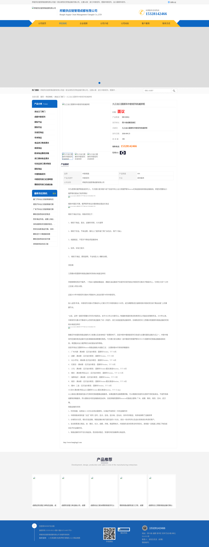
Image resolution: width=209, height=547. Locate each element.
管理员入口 (68, 538)
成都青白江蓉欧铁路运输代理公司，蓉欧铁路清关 (138, 505)
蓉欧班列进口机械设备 (43, 184)
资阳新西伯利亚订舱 (40, 244)
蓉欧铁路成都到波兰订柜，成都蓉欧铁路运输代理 (109, 505)
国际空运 (38, 127)
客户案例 (145, 23)
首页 (42, 97)
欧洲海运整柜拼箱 (41, 153)
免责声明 (60, 538)
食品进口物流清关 (41, 143)
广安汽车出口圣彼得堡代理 (43, 209)
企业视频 (83, 23)
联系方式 (166, 23)
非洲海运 (38, 138)
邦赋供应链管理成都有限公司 (49, 534)
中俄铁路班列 (39, 174)
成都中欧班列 (39, 117)
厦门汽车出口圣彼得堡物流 (43, 199)
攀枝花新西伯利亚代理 (41, 239)
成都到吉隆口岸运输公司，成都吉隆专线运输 (49, 505)
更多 (54, 193)
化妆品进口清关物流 (42, 164)
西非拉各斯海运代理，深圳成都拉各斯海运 (44, 229)
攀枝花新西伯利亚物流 (41, 214)
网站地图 (76, 538)
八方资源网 (52, 538)
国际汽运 (38, 122)
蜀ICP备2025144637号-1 (63, 530)
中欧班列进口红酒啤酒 (43, 179)
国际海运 (38, 169)
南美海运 (38, 148)
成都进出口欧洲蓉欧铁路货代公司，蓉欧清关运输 (80, 505)
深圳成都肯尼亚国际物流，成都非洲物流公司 (44, 224)
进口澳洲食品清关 (41, 158)
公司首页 (42, 23)
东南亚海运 (39, 132)
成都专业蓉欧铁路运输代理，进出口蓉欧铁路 (166, 505)
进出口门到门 (59, 97)
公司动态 (125, 23)
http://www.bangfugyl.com (72, 442)
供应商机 (63, 23)
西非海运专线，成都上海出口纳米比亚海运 (44, 219)
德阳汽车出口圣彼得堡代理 (43, 204)
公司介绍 (104, 23)
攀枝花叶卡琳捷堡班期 (41, 234)
